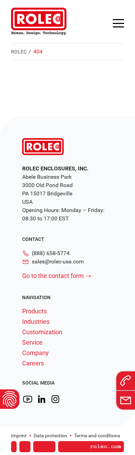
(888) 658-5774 (51, 253)
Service (32, 342)
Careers (33, 363)
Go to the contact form (53, 275)
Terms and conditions (97, 435)
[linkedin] (41, 399)
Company (35, 353)
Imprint (19, 435)
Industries (36, 322)
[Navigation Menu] (118, 23)
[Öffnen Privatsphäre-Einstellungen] (9, 399)
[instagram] (55, 399)
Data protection (50, 435)
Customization (42, 332)
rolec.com (105, 447)
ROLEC (19, 51)
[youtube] (27, 399)
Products (34, 311)
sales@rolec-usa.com (58, 261)
